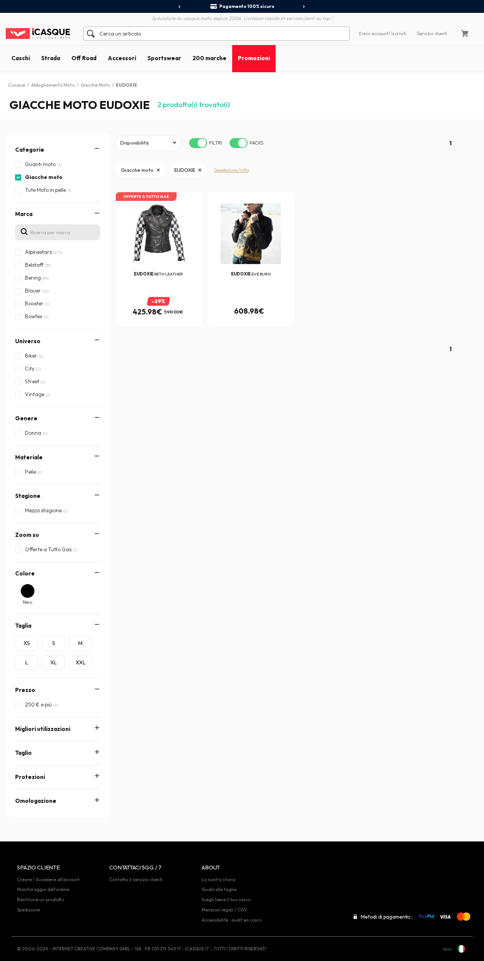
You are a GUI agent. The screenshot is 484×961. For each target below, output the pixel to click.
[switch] (198, 143)
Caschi (20, 58)
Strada (50, 58)
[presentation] (180, 6)
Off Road (83, 58)
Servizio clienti (432, 33)
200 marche (209, 58)
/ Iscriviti (397, 33)
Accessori (122, 58)
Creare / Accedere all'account (48, 879)
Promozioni (254, 58)
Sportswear (164, 58)
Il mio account (373, 33)
